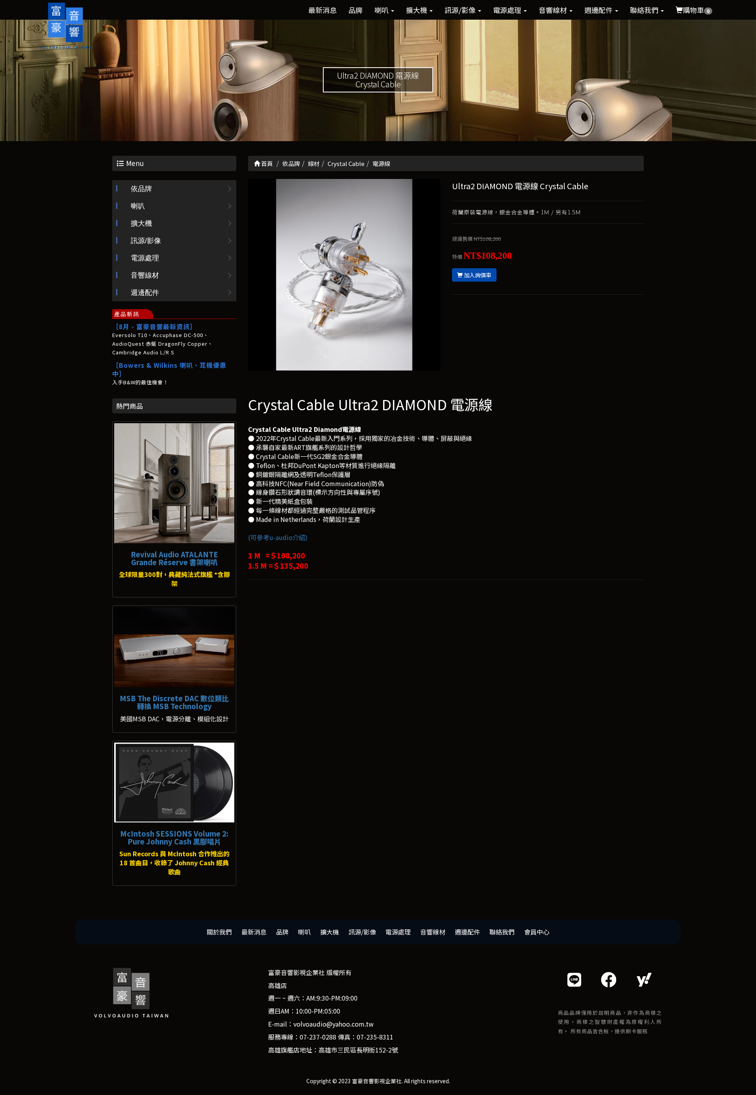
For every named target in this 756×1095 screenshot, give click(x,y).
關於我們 (219, 931)
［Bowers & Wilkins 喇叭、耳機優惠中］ (169, 369)
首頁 (266, 163)
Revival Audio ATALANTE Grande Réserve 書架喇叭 (174, 558)
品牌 (355, 10)
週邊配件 (599, 10)
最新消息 (322, 10)
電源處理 (508, 10)
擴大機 (417, 10)
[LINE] (574, 979)
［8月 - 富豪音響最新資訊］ (154, 326)
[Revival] (174, 483)
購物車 (696, 10)
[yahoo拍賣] (644, 979)
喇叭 (382, 10)
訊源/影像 (461, 10)
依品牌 (141, 189)
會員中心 (536, 931)
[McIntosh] (174, 782)
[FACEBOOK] (609, 979)
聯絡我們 (645, 10)
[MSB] (174, 647)
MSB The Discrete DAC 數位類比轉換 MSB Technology (174, 702)
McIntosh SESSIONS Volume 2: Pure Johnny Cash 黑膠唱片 (174, 837)
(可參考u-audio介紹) (278, 537)
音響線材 (554, 10)
